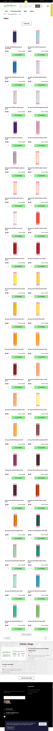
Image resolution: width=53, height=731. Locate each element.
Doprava (11, 1)
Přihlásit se (8, 702)
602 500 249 (9, 709)
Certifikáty (30, 694)
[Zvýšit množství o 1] (11, 54)
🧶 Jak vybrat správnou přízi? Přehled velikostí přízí (38, 649)
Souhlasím (43, 724)
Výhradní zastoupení (8, 664)
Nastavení (10, 728)
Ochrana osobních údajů (34, 690)
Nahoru (7, 638)
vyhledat (37, 6)
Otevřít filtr (27, 23)
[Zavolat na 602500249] (42, 5)
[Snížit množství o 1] (6, 54)
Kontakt (5, 1)
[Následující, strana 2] (45, 638)
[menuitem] (6, 11)
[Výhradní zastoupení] (13, 653)
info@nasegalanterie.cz (12, 713)
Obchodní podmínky (33, 692)
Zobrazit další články (26, 678)
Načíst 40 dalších (26, 634)
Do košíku (19, 55)
